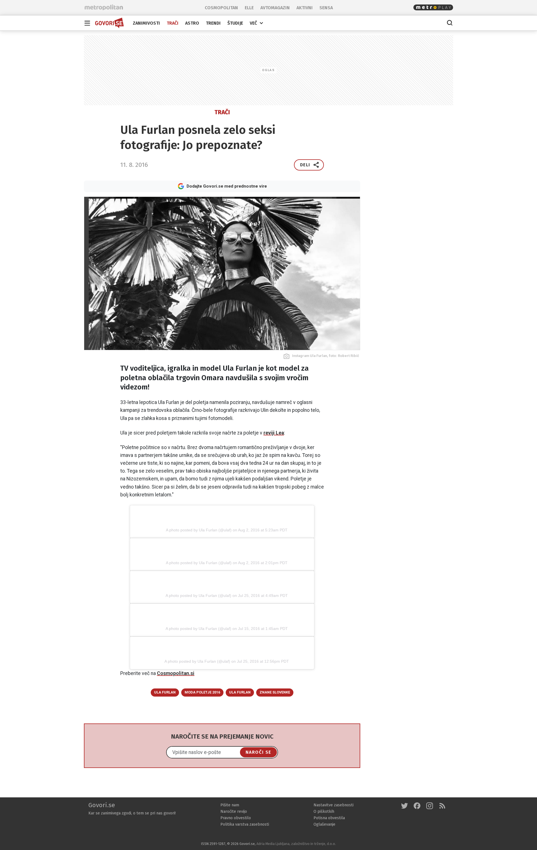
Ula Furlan (165, 692)
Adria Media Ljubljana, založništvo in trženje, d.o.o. (296, 844)
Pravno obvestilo (235, 818)
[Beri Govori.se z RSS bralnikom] (442, 807)
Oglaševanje (324, 824)
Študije (235, 23)
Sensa (326, 7)
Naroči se (258, 752)
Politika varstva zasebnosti (244, 824)
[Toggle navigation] (87, 23)
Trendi (213, 23)
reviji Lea (273, 433)
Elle (249, 7)
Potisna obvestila (329, 818)
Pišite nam (229, 805)
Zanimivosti (146, 23)
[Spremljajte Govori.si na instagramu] (429, 807)
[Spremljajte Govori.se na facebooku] (417, 807)
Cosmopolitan (221, 7)
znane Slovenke (275, 692)
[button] (309, 165)
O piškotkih (324, 811)
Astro (192, 23)
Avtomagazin (275, 7)
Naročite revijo (233, 811)
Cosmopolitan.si (175, 673)
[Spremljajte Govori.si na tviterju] (404, 807)
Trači (172, 23)
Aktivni (304, 7)
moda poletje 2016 (202, 692)
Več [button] (253, 23)
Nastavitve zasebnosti (334, 805)
